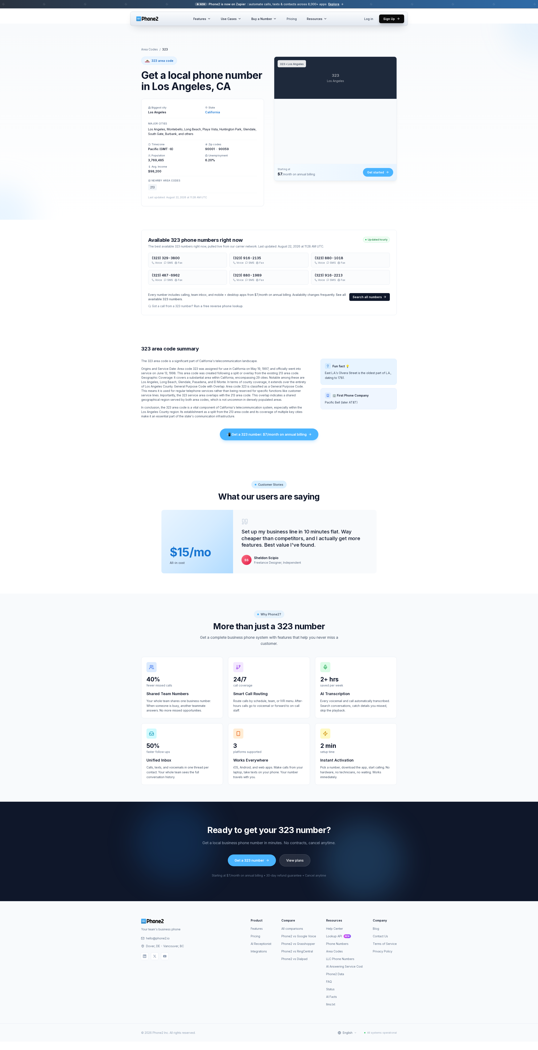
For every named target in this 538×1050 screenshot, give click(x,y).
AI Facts (331, 996)
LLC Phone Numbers (340, 959)
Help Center (334, 928)
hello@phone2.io (158, 938)
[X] (154, 956)
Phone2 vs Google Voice (298, 936)
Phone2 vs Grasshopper (298, 944)
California (212, 112)
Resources (314, 19)
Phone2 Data (335, 974)
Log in (368, 19)
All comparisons (292, 928)
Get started (375, 172)
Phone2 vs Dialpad (294, 959)
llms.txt (330, 1004)
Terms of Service (385, 944)
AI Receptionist (261, 944)
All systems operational (382, 1032)
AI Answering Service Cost (344, 966)
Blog (376, 928)
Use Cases (229, 19)
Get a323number (249, 860)
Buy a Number (261, 19)
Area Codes (149, 49)
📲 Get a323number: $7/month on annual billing (267, 434)
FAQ (329, 981)
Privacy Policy (382, 951)
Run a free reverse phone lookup (218, 306)
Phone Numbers (337, 944)
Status (330, 989)
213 (152, 187)
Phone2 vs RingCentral (297, 951)
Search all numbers (367, 297)
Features (199, 19)
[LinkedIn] (144, 956)
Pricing (292, 19)
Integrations (259, 951)
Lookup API (338, 936)
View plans (294, 860)
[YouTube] (165, 956)
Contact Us (380, 936)
